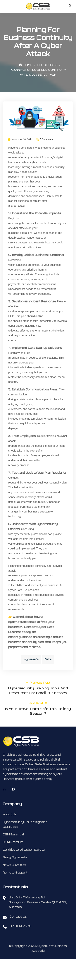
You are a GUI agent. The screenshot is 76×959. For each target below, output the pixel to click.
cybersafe (31, 659)
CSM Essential (13, 834)
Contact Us (18, 916)
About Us (10, 814)
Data (48, 659)
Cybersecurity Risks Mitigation (25, 822)
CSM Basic (10, 827)
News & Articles (14, 865)
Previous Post (38, 688)
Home (27, 65)
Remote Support (15, 872)
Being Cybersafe (15, 857)
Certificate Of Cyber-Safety (24, 849)
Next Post (38, 708)
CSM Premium (13, 842)
